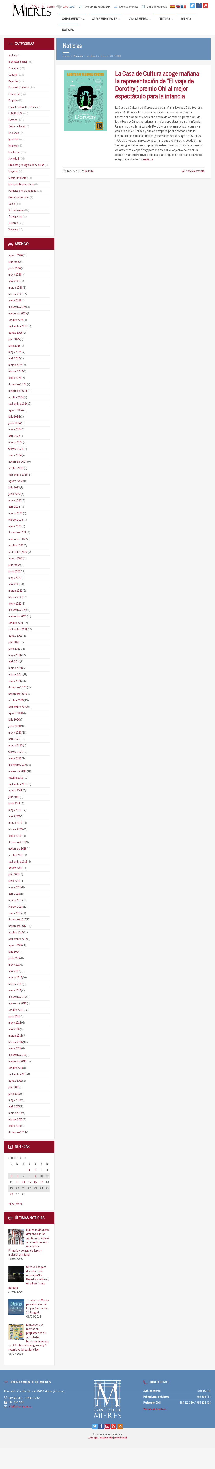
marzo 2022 (15, 590)
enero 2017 (14, 990)
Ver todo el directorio (154, 1409)
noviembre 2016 (17, 1003)
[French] (183, 7)
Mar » (19, 1204)
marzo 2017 (15, 977)
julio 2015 (13, 1087)
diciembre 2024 (17, 384)
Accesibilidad (120, 1438)
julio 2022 (14, 565)
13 (17, 1182)
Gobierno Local (16, 126)
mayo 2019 (14, 810)
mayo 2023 (14, 500)
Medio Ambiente (17, 178)
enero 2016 (14, 1048)
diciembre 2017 (17, 919)
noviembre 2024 (17, 391)
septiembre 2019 (17, 784)
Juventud (13, 158)
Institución (14, 152)
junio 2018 (14, 881)
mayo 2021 (14, 655)
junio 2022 (14, 571)
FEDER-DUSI (15, 113)
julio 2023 (14, 487)
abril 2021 (14, 661)
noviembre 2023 (17, 462)
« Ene (11, 1204)
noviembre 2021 (17, 616)
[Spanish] (172, 7)
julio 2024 (14, 416)
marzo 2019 (15, 823)
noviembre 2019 (17, 771)
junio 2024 (14, 423)
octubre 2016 (15, 1010)
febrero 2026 (15, 294)
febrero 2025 (15, 371)
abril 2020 (14, 739)
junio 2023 (14, 494)
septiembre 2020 (18, 707)
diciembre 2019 (17, 765)
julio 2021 (13, 642)
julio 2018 (13, 874)
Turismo (13, 223)
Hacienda (13, 133)
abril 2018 (14, 894)
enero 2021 (14, 681)
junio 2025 (14, 346)
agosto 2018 (15, 868)
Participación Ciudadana (22, 191)
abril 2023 (14, 507)
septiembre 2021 (17, 629)
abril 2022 (14, 584)
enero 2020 (15, 758)
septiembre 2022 (18, 552)
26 (11, 1194)
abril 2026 (14, 281)
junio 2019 (14, 803)
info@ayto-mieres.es (20, 1406)
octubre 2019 (15, 778)
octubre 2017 (15, 932)
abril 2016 (14, 1029)
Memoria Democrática (21, 184)
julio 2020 (14, 719)
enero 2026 (14, 300)
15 (29, 1182)
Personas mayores (18, 197)
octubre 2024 (16, 397)
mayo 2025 (14, 352)
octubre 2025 (15, 320)
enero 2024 (15, 455)
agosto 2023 (15, 481)
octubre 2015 (15, 1068)
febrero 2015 (15, 1119)
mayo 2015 (14, 1100)
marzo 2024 (15, 442)
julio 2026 (14, 262)
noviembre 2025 (17, 313)
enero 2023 (14, 526)
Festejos (12, 120)
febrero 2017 (15, 984)
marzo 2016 (15, 1035)
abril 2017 (14, 971)
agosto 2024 (15, 410)
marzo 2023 (15, 513)
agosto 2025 (15, 333)
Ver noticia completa (193, 171)
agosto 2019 (15, 790)
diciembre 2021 (17, 610)
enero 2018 (14, 913)
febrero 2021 (15, 674)
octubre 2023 (16, 468)
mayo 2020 (15, 732)
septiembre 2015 (17, 1074)
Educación (14, 94)
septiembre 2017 (17, 939)
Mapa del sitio (106, 1438)
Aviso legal (93, 1438)
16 (35, 1182)
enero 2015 (14, 1126)
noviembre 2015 (17, 1061)
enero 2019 (14, 836)
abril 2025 (14, 358)
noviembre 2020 (17, 694)
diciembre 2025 (17, 307)
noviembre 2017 (17, 926)
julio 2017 (13, 952)
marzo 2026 (15, 287)
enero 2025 (14, 378)
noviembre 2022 (17, 539)
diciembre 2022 (17, 532)
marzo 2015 (15, 1113)
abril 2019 (14, 816)
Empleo (12, 100)
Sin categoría (16, 210)
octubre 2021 (15, 623)
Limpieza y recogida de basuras (26, 165)
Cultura (89, 171)
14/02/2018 (74, 171)
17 (41, 1182)
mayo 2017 (14, 965)
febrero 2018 (15, 907)
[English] (178, 7)
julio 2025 (14, 339)
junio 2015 (14, 1094)
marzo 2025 (15, 365)
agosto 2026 (15, 255)
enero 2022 (14, 603)
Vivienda (13, 229)
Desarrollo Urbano (18, 87)
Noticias (78, 56)
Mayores (13, 171)
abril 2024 (14, 436)
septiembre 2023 (18, 475)
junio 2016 (14, 1016)
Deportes (13, 81)
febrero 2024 (15, 449)
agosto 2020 (15, 713)
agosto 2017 (15, 945)
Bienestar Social (17, 62)
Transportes (15, 216)
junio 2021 (14, 649)
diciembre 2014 (17, 1132)
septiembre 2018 (17, 861)
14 (23, 1182)
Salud (11, 204)
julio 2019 (14, 797)
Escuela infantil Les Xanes (23, 107)
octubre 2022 (16, 545)
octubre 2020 (16, 700)
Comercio (13, 68)
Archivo (12, 55)
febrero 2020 (15, 752)
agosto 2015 (15, 1081)
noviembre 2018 (17, 848)
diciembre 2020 (17, 687)
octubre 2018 (15, 855)
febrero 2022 (15, 597)
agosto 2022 (15, 558)
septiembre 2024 (18, 403)
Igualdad (13, 139)
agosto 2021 (15, 636)
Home (66, 56)
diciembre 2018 (17, 842)
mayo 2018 (14, 887)
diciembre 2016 (17, 997)
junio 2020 (14, 726)
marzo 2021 (15, 668)
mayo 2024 (15, 429)
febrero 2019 (15, 829)
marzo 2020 (15, 745)
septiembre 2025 (17, 326)
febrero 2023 (15, 520)
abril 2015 (14, 1106)
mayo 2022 (14, 578)
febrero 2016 (15, 1042)
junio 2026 (14, 268)
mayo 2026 (14, 274)
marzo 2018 (15, 900)
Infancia (13, 145)
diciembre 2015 (17, 1055)
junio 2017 (14, 958)
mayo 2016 (14, 1022)
